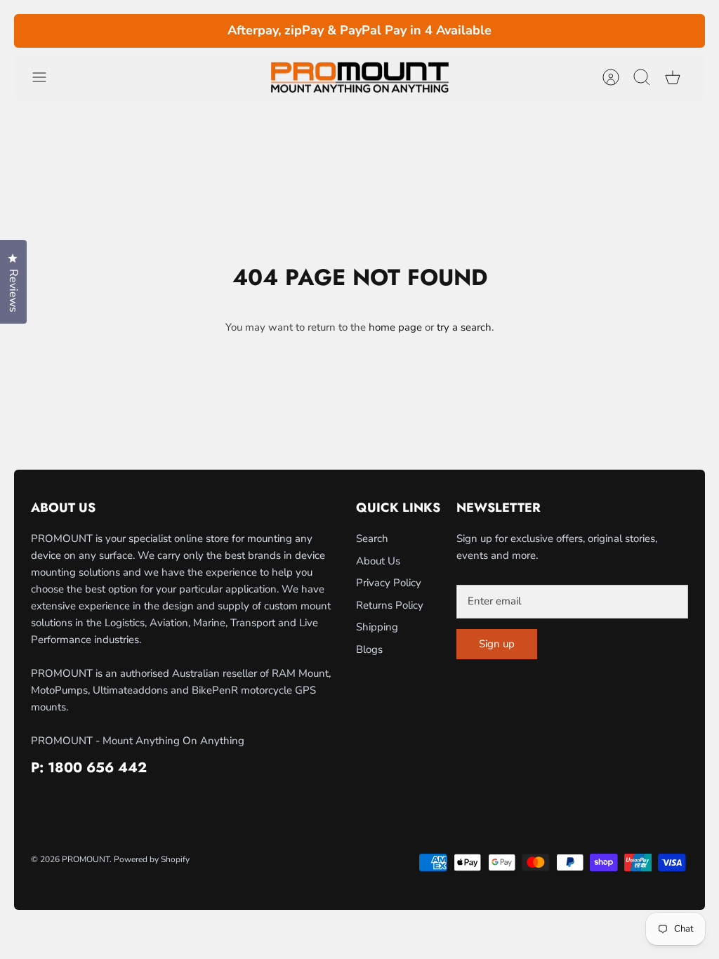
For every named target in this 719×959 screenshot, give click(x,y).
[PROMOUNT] (359, 77)
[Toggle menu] (46, 77)
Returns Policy (389, 605)
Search (372, 538)
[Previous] (205, 30)
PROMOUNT (86, 859)
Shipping (377, 627)
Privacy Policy (388, 583)
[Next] (513, 30)
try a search (464, 327)
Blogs (369, 649)
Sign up (497, 644)
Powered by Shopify (152, 859)
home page (395, 327)
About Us (378, 561)
